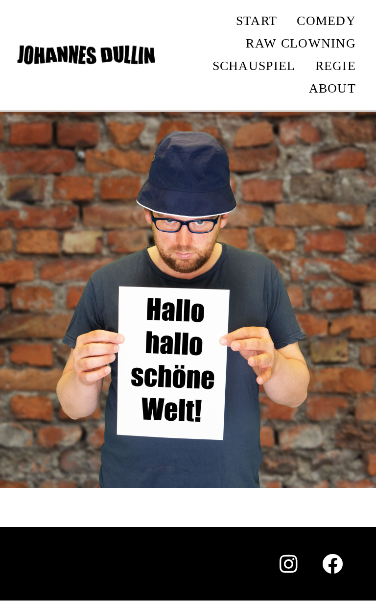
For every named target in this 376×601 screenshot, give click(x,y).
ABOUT (332, 88)
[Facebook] (332, 563)
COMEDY (326, 21)
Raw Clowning (301, 43)
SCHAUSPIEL (254, 66)
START (257, 21)
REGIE (335, 66)
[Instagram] (288, 563)
